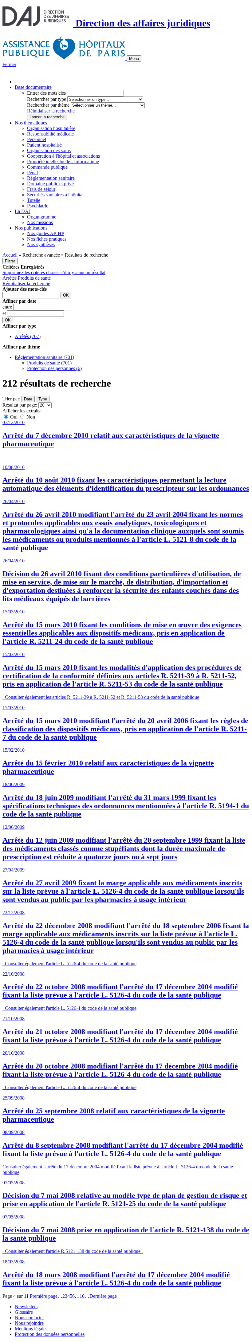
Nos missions (40, 222)
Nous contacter (29, 1317)
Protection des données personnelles (50, 1334)
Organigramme (41, 216)
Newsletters (26, 1306)
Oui (14, 416)
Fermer (9, 64)
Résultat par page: (19, 404)
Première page (43, 1296)
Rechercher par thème (48, 105)
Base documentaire (33, 87)
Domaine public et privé (50, 183)
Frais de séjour (41, 189)
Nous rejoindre (29, 1323)
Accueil (10, 255)
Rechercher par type (46, 99)
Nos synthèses (41, 244)
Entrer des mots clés (46, 93)
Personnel (36, 139)
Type (42, 399)
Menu (134, 58)
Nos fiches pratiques (46, 239)
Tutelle (33, 200)
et (4, 313)
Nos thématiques (31, 122)
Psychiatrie (37, 205)
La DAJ (22, 211)
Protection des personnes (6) (54, 368)
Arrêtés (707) (28, 336)
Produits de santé (34, 278)
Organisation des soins (49, 150)
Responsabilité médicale (50, 133)
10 (82, 1296)
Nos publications (31, 227)
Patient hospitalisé (44, 145)
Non (30, 416)
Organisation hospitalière (51, 128)
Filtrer (10, 261)
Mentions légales (31, 1328)
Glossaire (24, 1312)
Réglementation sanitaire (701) (44, 357)
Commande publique (47, 167)
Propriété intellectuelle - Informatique (63, 161)
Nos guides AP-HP (45, 233)
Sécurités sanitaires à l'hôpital (55, 194)
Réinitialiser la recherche (51, 110)
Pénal (32, 172)
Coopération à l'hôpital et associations (63, 156)
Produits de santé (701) (49, 362)
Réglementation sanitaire (51, 178)
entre (7, 306)
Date (28, 399)
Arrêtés (9, 278)
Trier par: (11, 398)
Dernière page (103, 1296)
